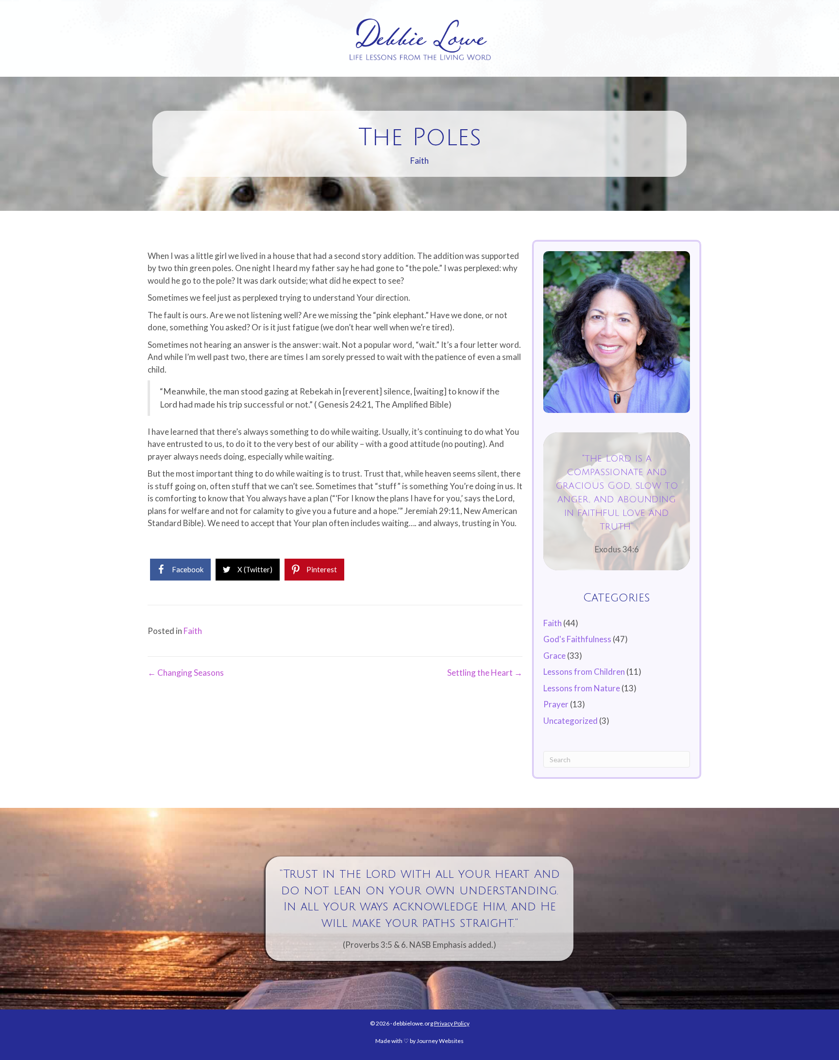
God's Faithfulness (577, 639)
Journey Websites (440, 1040)
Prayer (556, 704)
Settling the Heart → (484, 672)
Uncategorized (570, 721)
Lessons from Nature (581, 688)
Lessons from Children (584, 672)
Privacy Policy (452, 1023)
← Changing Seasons (186, 672)
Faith (419, 160)
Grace (554, 655)
